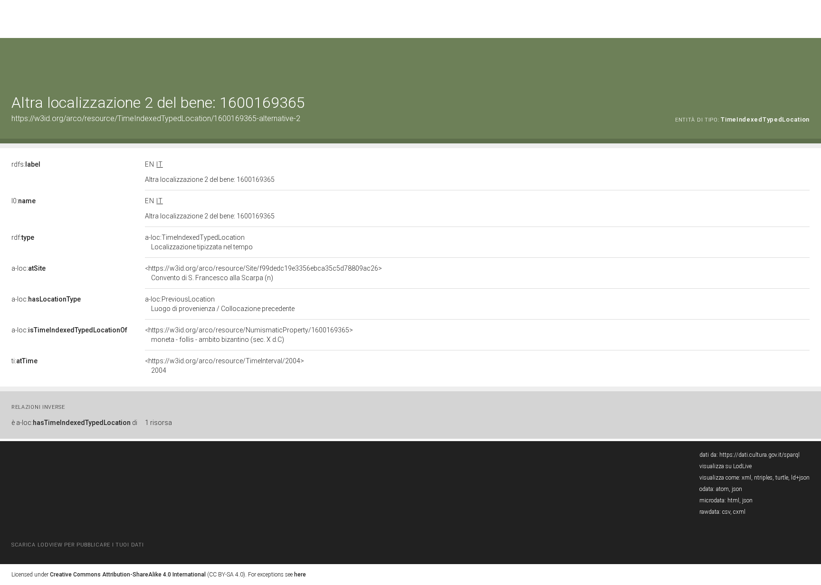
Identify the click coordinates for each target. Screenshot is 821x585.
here (300, 574)
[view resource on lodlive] (805, 61)
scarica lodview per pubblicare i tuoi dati (77, 545)
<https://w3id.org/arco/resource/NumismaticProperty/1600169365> (249, 334)
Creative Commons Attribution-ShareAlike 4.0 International (128, 574)
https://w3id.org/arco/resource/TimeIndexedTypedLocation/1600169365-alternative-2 (155, 118)
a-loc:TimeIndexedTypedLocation (199, 242)
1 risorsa (158, 422)
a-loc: (28, 268)
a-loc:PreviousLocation (220, 303)
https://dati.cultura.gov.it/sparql (759, 455)
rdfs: (25, 164)
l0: (23, 201)
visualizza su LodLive (725, 466)
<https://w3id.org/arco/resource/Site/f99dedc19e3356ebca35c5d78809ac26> (263, 273)
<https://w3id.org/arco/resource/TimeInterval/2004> (224, 365)
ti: (24, 361)
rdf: (22, 237)
